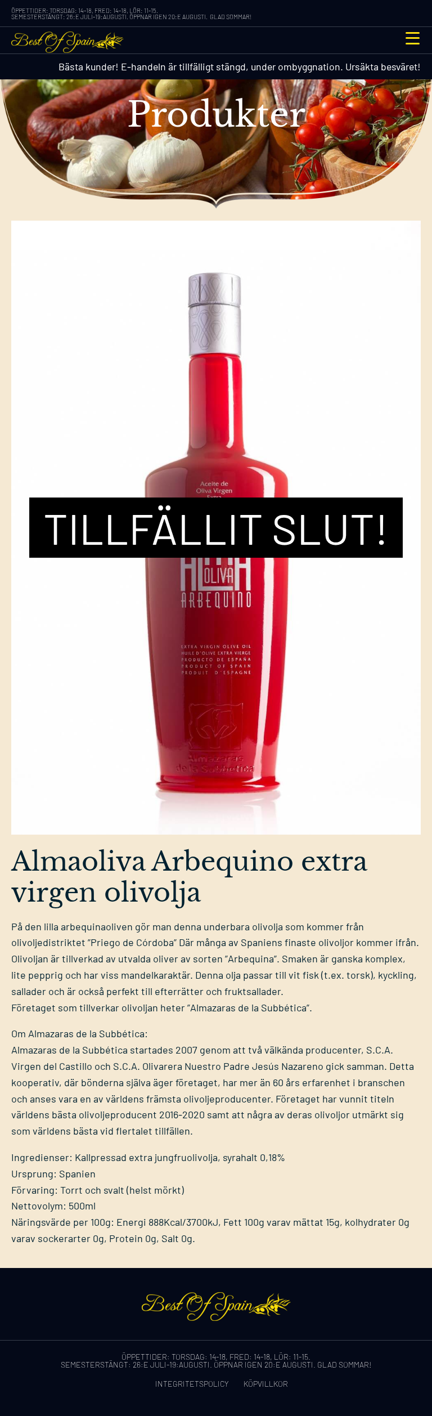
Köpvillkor (266, 1383)
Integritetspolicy (192, 1383)
